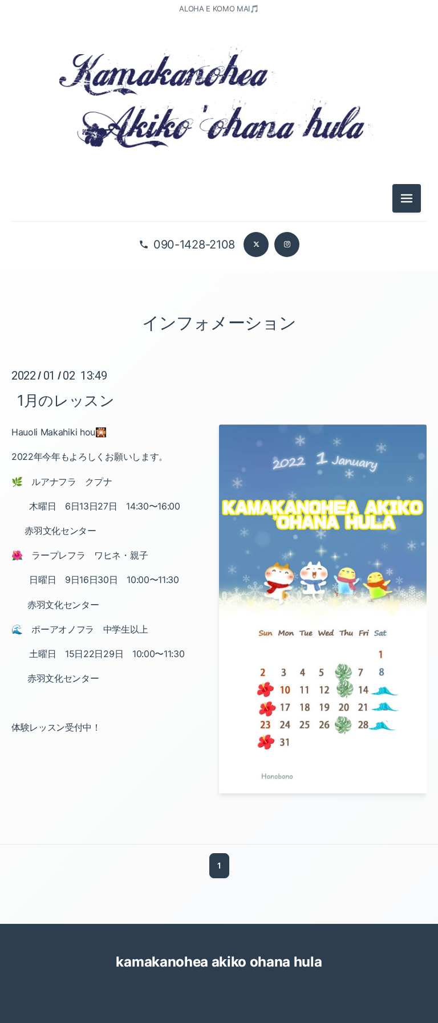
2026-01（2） (219, 200)
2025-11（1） (219, 225)
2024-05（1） (219, 533)
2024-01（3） (219, 636)
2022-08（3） (219, 969)
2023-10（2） (219, 713)
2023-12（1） (219, 661)
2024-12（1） (219, 405)
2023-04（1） (219, 841)
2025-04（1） (219, 379)
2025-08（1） (219, 302)
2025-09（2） (219, 277)
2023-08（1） (219, 764)
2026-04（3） (219, 174)
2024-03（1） (219, 584)
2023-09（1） (219, 738)
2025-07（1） (219, 328)
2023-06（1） (219, 789)
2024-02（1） (219, 610)
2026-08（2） (219, 123)
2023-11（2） (219, 687)
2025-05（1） (219, 353)
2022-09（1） (219, 943)
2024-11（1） (219, 430)
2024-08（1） (219, 482)
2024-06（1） (219, 507)
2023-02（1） (219, 892)
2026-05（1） (219, 148)
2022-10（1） (219, 918)
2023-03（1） (219, 866)
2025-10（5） (219, 251)
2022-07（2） (219, 995)
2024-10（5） (219, 456)
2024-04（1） (219, 559)
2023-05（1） (219, 815)
